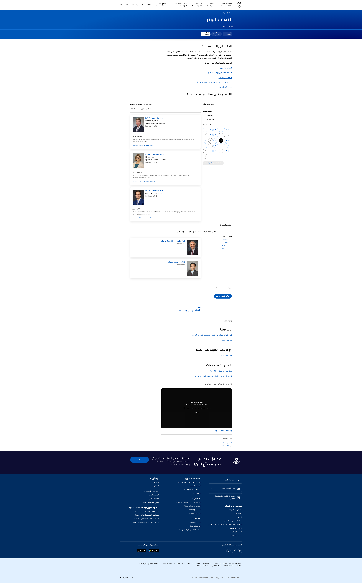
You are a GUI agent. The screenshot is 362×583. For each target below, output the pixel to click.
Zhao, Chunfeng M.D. (177, 262)
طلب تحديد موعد (222, 296)
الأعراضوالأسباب (228, 34)
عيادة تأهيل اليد (225, 87)
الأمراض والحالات (225, 13)
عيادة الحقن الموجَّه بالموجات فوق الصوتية (214, 83)
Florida (226, 242)
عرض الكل (225, 248)
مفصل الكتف (226, 341)
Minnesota (225, 245)
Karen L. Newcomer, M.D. (156, 155)
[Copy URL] (184, 408)
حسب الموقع (207, 111)
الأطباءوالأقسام (206, 34)
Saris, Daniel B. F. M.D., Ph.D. (173, 241)
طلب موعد (226, 27)
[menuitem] (227, 34)
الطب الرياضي (226, 68)
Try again (196, 412)
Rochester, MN (211, 116)
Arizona (225, 239)
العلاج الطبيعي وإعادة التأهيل (219, 73)
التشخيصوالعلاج (216, 34)
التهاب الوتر (219, 20)
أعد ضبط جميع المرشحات (213, 163)
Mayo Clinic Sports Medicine (220, 371)
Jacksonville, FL (211, 119)
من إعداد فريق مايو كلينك (222, 288)
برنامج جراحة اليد (225, 78)
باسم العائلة (207, 125)
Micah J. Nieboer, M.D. (154, 191)
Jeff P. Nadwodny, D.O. (154, 118)
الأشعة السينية (226, 356)
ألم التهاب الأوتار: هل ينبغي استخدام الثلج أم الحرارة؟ (211, 335)
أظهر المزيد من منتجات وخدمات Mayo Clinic (215, 376)
